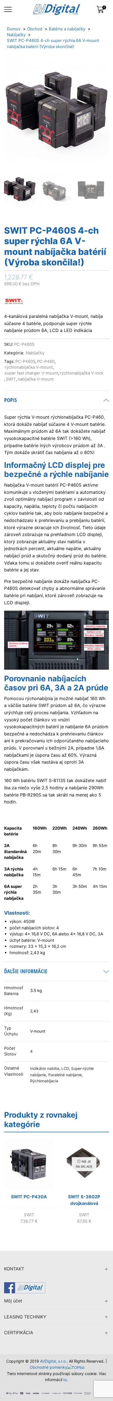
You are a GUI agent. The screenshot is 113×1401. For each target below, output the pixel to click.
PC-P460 (46, 361)
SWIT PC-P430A (29, 1196)
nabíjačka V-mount (35, 379)
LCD (65, 1068)
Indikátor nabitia (44, 1068)
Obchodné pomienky (48, 1367)
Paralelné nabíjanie (65, 1075)
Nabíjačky (35, 352)
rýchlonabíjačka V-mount (29, 367)
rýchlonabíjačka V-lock (81, 373)
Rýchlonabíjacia (44, 1081)
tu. (65, 1379)
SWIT (11, 379)
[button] (11, 115)
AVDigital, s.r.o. (53, 1361)
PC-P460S (25, 361)
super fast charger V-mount (31, 373)
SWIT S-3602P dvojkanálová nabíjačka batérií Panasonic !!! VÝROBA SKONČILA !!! (84, 1201)
